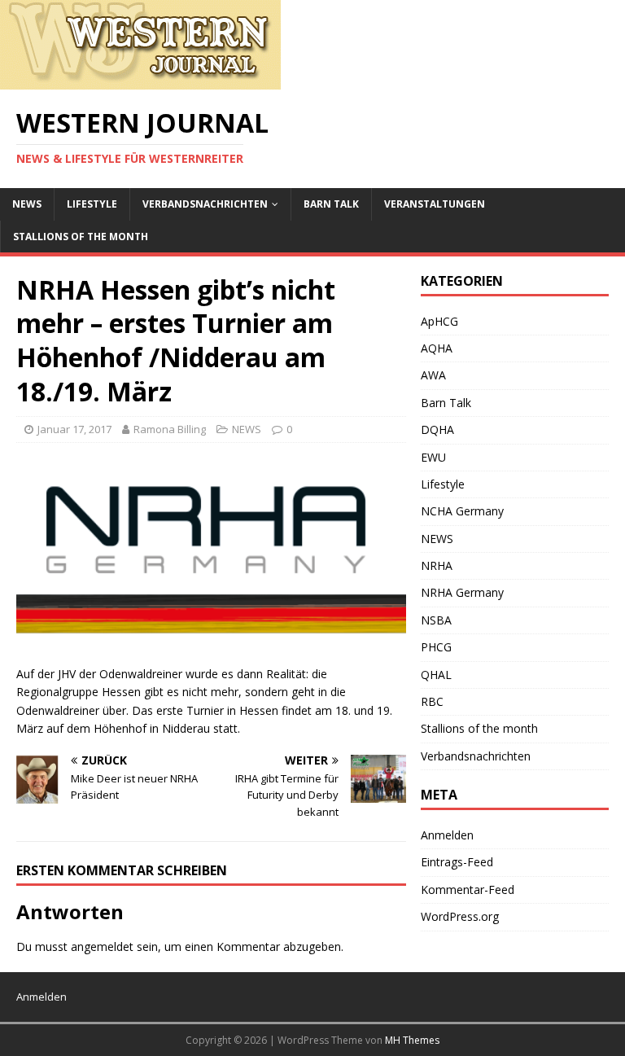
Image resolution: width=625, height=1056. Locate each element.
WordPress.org (460, 916)
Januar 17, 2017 (74, 429)
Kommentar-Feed (467, 889)
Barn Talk (331, 204)
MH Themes (412, 1040)
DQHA (437, 429)
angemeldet (102, 946)
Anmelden (447, 835)
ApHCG (439, 321)
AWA (433, 375)
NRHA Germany (462, 592)
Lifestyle (92, 204)
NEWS (27, 204)
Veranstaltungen (434, 204)
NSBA (436, 620)
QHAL (436, 674)
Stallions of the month (80, 236)
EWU (433, 457)
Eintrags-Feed (457, 862)
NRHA (436, 565)
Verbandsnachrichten (205, 204)
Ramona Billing (169, 429)
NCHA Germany (462, 511)
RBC (432, 701)
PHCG (436, 647)
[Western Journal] (140, 80)
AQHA (436, 348)
